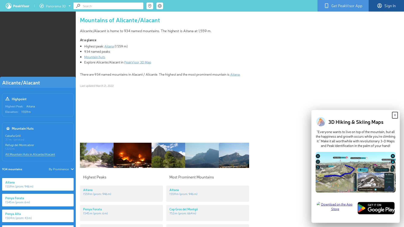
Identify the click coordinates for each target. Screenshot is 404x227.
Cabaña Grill (13, 135)
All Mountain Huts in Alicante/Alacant (30, 154)
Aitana (30, 106)
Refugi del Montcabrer (19, 145)
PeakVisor (17, 6)
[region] (38, 45)
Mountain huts (94, 56)
